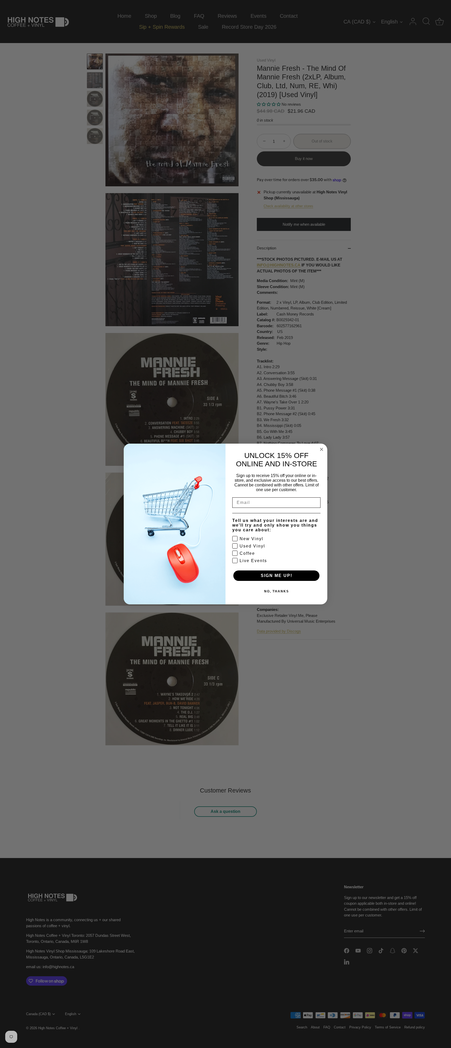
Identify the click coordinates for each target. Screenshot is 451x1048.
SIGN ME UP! (276, 575)
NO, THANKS (276, 591)
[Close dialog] (321, 449)
